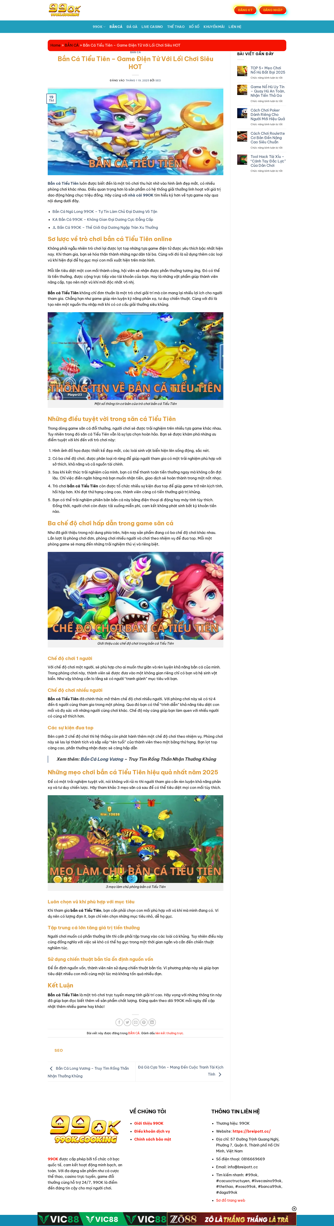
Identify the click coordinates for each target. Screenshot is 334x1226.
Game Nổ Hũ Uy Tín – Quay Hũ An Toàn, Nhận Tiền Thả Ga (268, 91)
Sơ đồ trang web (230, 1200)
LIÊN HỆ (235, 27)
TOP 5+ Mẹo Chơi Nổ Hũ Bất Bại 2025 (268, 70)
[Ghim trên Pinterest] (144, 1022)
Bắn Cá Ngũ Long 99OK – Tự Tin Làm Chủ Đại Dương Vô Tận (104, 211)
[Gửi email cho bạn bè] (136, 1022)
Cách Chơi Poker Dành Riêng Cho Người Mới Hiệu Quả (268, 114)
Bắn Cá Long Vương (101, 759)
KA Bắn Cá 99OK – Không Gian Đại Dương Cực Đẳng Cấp (102, 219)
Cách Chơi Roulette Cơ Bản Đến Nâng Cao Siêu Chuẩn (268, 137)
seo (158, 80)
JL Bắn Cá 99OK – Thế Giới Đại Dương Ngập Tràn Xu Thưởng (105, 227)
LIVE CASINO (152, 27)
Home (55, 45)
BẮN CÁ (116, 27)
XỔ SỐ (194, 27)
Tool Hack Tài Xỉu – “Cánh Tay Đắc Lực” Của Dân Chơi (268, 160)
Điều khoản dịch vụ (152, 1131)
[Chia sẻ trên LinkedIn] (152, 1022)
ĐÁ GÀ (132, 27)
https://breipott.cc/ (252, 1131)
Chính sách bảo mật (152, 1139)
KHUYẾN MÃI (214, 27)
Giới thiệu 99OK (148, 1123)
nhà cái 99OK (140, 195)
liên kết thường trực (169, 1033)
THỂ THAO (176, 27)
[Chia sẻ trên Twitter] (127, 1022)
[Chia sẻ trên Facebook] (119, 1022)
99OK (97, 27)
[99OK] (70, 10)
